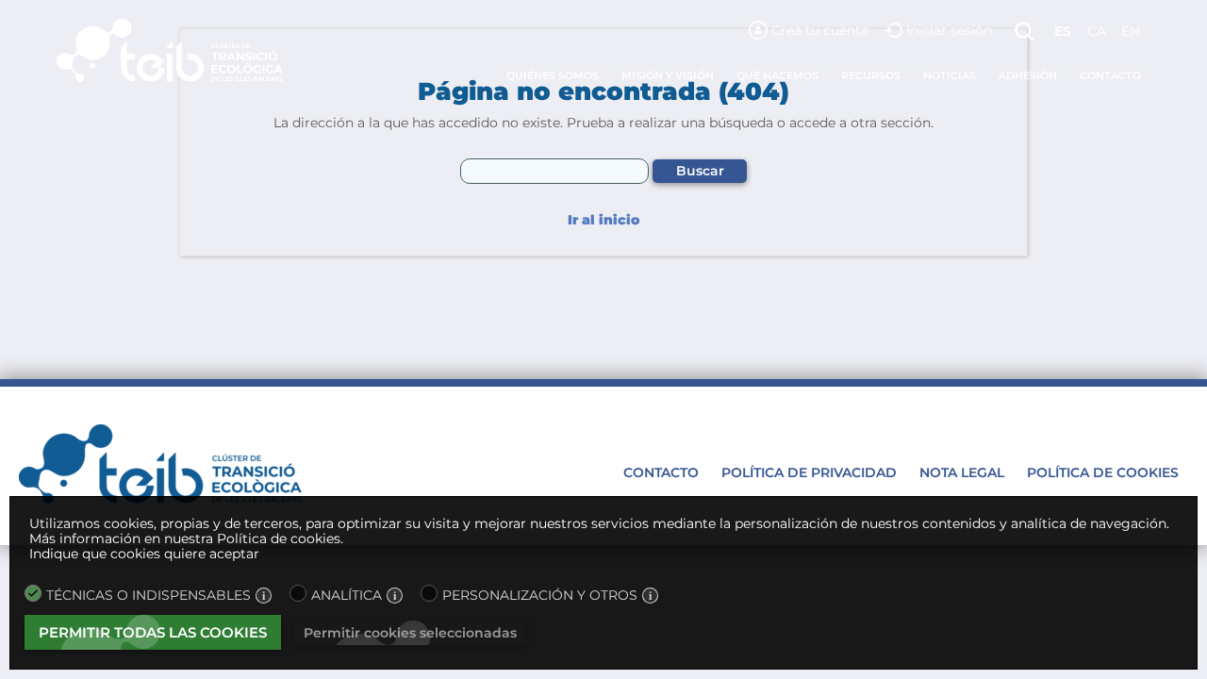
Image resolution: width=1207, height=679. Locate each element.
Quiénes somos (552, 75)
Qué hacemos (777, 75)
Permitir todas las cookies (153, 632)
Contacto (1110, 75)
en (1130, 31)
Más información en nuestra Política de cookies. (186, 538)
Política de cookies (1103, 472)
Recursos (871, 75)
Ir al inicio (603, 220)
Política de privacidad (809, 472)
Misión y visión (667, 75)
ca (1096, 31)
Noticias (949, 75)
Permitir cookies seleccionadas (410, 632)
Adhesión (1028, 75)
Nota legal (961, 472)
